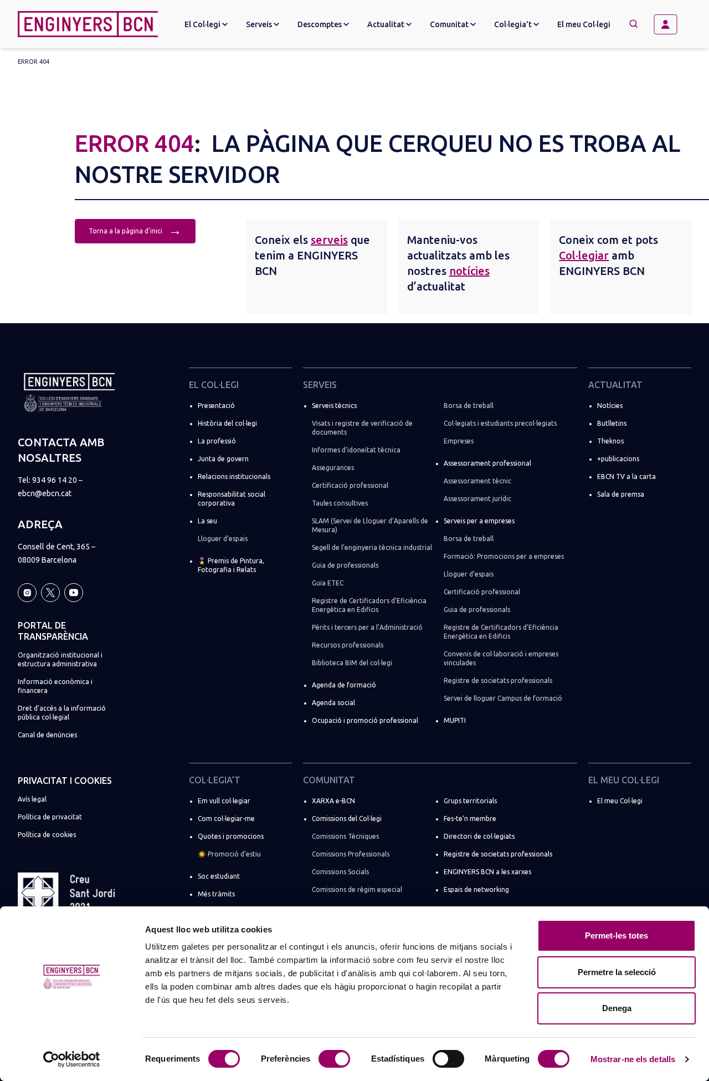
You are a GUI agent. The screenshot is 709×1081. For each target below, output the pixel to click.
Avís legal (32, 799)
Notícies (610, 405)
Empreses (459, 441)
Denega (616, 1008)
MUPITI (455, 720)
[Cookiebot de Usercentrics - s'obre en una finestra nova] (71, 1059)
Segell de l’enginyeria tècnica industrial (372, 547)
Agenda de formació (344, 685)
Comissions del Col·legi (347, 818)
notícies (469, 270)
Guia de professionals (345, 565)
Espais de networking (476, 889)
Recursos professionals (347, 645)
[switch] (334, 1059)
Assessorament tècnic (477, 481)
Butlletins (611, 423)
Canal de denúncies (47, 734)
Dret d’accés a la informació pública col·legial (62, 713)
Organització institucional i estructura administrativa (60, 659)
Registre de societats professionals (498, 680)
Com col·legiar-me (226, 818)
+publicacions (618, 458)
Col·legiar (584, 255)
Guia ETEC (327, 583)
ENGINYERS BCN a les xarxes (487, 871)
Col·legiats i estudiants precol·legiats (500, 423)
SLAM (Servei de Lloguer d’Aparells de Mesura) (370, 525)
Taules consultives (340, 503)
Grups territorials (470, 800)
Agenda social (333, 702)
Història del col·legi (227, 423)
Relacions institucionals (234, 476)
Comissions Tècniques (345, 836)
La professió (217, 441)
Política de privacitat (50, 816)
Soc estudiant (219, 876)
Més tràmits (216, 894)
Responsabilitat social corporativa (231, 499)
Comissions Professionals (350, 854)
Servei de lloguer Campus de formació (503, 698)
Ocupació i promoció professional (365, 720)
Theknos (610, 441)
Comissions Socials (340, 871)
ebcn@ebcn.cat (44, 493)
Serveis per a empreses (479, 520)
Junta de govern (223, 458)
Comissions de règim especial (357, 889)
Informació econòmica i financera (55, 686)
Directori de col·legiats (479, 836)
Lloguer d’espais (223, 538)
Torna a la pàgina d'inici (135, 229)
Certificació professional (350, 485)
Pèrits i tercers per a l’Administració (367, 627)
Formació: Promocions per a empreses (504, 556)
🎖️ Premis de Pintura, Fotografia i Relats (231, 565)
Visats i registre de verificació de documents (362, 428)
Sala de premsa (620, 494)
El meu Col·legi (583, 24)
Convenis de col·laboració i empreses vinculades (501, 658)
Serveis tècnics (334, 405)
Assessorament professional (487, 463)
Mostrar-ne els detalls (632, 1059)
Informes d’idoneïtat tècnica (356, 449)
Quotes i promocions (231, 836)
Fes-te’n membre (470, 818)
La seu (207, 520)
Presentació (216, 405)
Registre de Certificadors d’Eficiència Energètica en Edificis (369, 605)
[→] (669, 24)
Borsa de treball (469, 405)
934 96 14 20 (54, 480)
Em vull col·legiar (224, 800)
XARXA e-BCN (333, 800)
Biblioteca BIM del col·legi (352, 662)
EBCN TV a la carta (626, 476)
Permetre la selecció (617, 972)
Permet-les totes (616, 935)
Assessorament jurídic (477, 498)
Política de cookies (47, 834)
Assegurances (333, 467)
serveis (329, 239)
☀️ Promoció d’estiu (229, 854)
